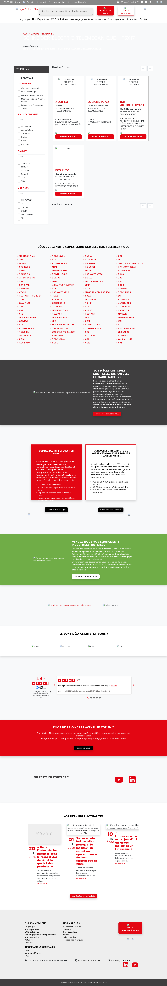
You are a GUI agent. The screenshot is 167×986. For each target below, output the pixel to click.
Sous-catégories (28, 114)
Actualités (132, 19)
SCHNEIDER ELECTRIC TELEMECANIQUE (80, 49)
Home (26, 49)
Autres (24, 109)
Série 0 (24, 174)
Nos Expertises (40, 19)
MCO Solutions (59, 19)
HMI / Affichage (28, 92)
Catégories (24, 83)
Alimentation (27, 130)
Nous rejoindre (116, 19)
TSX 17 (24, 177)
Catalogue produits (44, 49)
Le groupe (24, 19)
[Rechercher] (91, 11)
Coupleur (25, 144)
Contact (144, 19)
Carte (23, 141)
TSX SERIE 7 (27, 163)
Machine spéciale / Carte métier (33, 100)
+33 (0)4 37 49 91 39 (129, 2)
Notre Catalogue (126, 11)
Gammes (22, 151)
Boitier (24, 137)
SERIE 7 (24, 167)
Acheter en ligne (105, 11)
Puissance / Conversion (32, 105)
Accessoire (26, 126)
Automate (25, 133)
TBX (23, 181)
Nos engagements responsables (88, 19)
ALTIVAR (25, 170)
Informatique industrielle (32, 95)
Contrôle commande (30, 88)
